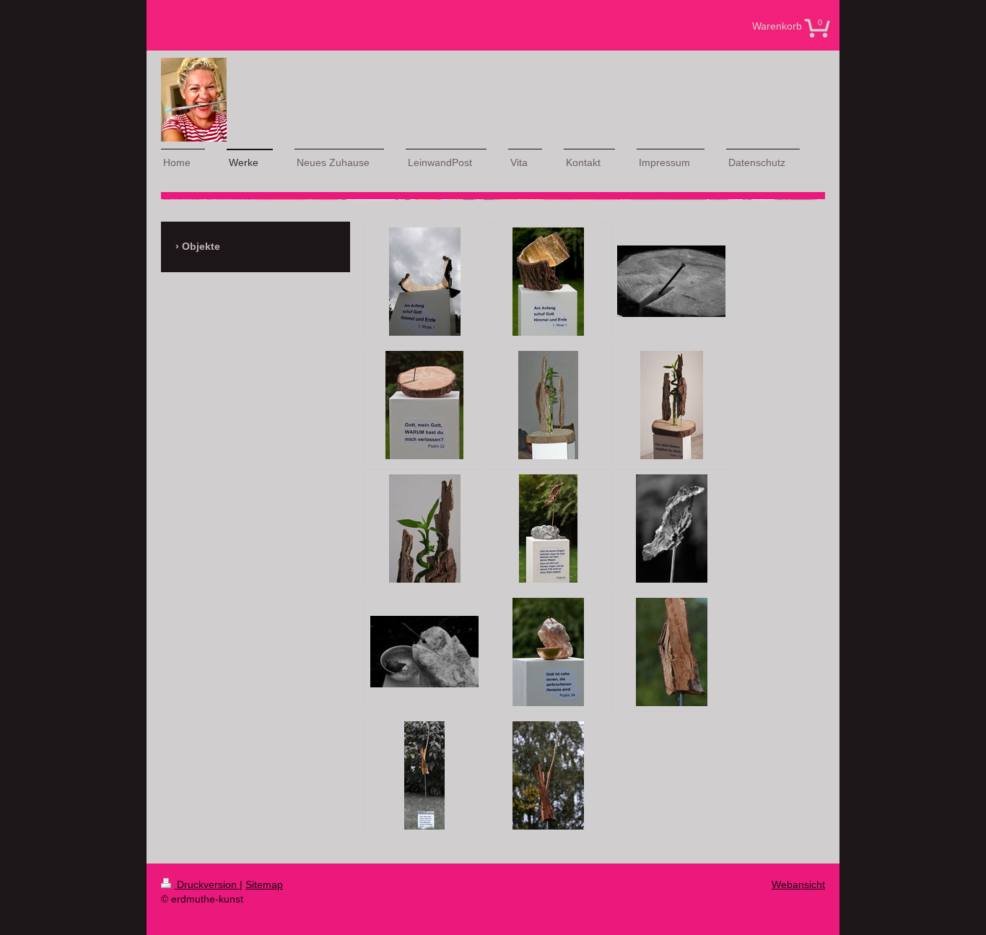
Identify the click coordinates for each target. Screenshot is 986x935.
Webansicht (798, 884)
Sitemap (264, 884)
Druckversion (207, 884)
